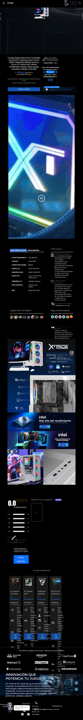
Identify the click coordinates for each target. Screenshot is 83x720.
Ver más (58, 500)
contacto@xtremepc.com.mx (48, 709)
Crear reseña (21, 559)
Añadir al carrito (24, 89)
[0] (65, 5)
